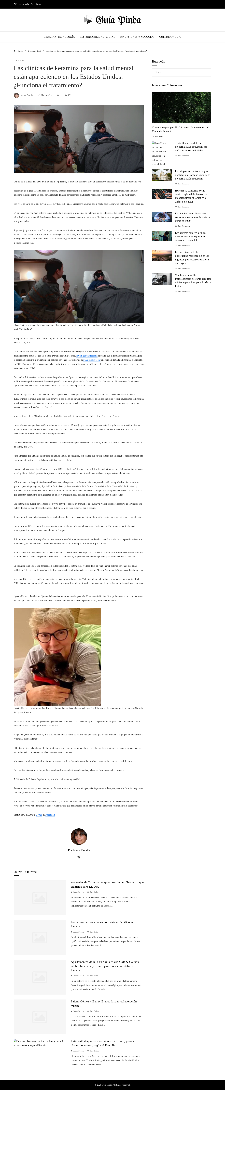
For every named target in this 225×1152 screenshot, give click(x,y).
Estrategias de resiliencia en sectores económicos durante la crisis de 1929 (192, 217)
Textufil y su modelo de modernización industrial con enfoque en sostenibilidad (191, 147)
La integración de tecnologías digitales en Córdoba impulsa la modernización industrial (192, 175)
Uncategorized (21, 60)
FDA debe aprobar (91, 360)
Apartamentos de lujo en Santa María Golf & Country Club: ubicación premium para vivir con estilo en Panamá (105, 966)
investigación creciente (87, 356)
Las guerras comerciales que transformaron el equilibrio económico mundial (191, 236)
